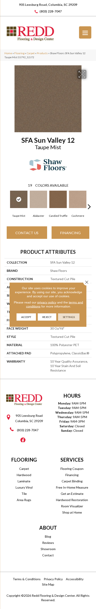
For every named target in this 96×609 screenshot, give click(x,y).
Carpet (31, 53)
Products (42, 53)
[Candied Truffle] (58, 199)
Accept (26, 316)
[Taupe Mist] (19, 199)
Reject (47, 316)
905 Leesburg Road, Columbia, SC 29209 (48, 4)
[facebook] (22, 440)
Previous (6, 200)
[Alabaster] (38, 199)
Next (89, 200)
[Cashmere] (78, 199)
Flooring (19, 53)
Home (8, 53)
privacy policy (46, 302)
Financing (70, 233)
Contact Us (26, 233)
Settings (69, 316)
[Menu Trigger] (85, 32)
